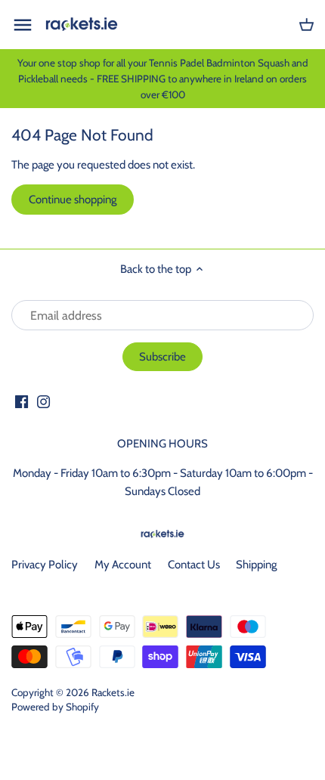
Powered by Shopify (55, 707)
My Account (122, 564)
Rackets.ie (113, 692)
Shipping (256, 564)
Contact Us (194, 564)
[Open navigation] (22, 25)
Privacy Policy (44, 564)
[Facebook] (21, 401)
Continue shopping (72, 199)
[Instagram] (43, 401)
